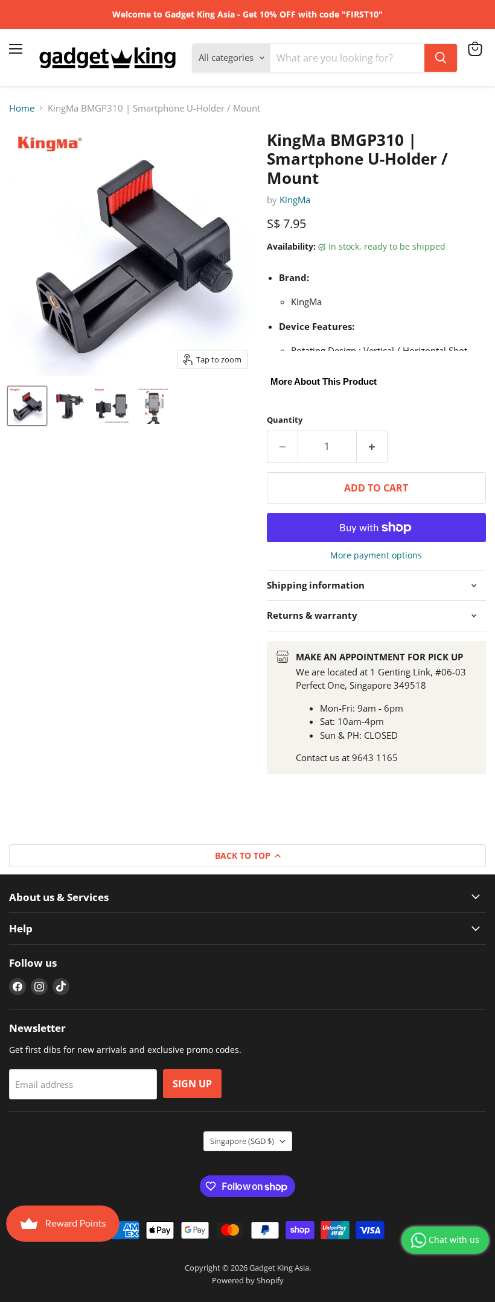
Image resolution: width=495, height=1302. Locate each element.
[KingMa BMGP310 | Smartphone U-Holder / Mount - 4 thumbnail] (154, 406)
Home (21, 108)
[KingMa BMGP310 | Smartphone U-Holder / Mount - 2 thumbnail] (69, 406)
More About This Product (323, 381)
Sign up (192, 1083)
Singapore (242, 1141)
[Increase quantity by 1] (372, 446)
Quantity (284, 420)
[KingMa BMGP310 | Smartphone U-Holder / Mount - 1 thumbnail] (27, 406)
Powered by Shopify (248, 1280)
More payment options (376, 555)
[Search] (440, 58)
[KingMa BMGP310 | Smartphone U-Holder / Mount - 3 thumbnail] (111, 406)
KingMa (294, 200)
